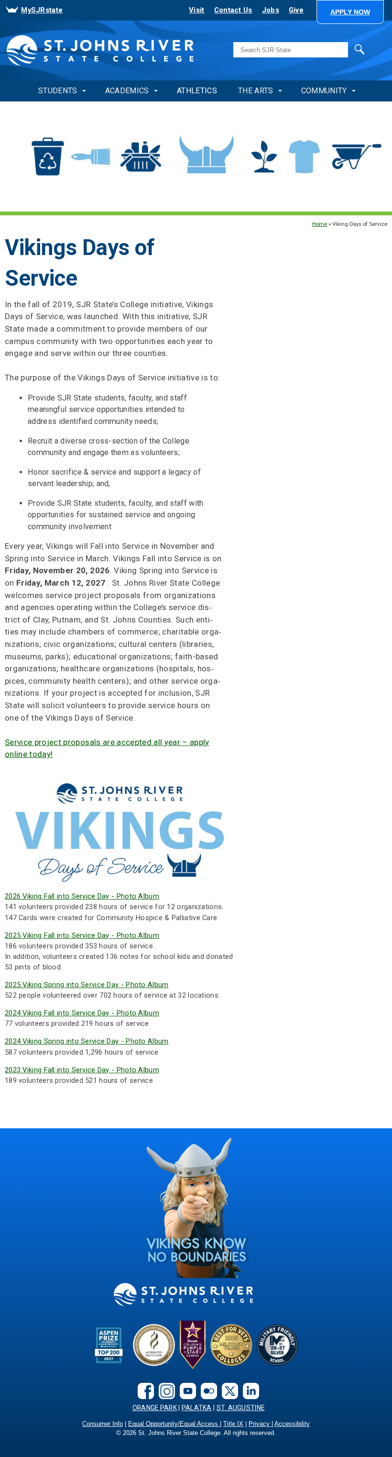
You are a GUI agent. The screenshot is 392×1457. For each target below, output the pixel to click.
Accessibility (292, 1424)
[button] (350, 12)
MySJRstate (42, 10)
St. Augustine (241, 1408)
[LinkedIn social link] (248, 1390)
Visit (196, 10)
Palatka (197, 1408)
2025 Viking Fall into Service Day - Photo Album (82, 935)
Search (339, 49)
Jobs (270, 10)
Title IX (233, 1424)
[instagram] (164, 1390)
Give (296, 10)
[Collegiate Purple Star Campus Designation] (192, 1344)
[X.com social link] (227, 1390)
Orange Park (154, 1408)
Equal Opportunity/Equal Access (174, 1424)
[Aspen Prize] (109, 1344)
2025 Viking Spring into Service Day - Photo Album (87, 984)
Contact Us (233, 10)
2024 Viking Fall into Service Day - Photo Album (82, 1013)
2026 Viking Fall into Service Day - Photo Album (82, 896)
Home (319, 224)
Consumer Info (102, 1424)
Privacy (260, 1424)
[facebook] (143, 1390)
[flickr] (206, 1390)
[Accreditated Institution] (154, 1344)
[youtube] (185, 1390)
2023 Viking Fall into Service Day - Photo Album (82, 1070)
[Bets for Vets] (231, 1344)
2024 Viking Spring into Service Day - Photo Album (87, 1041)
